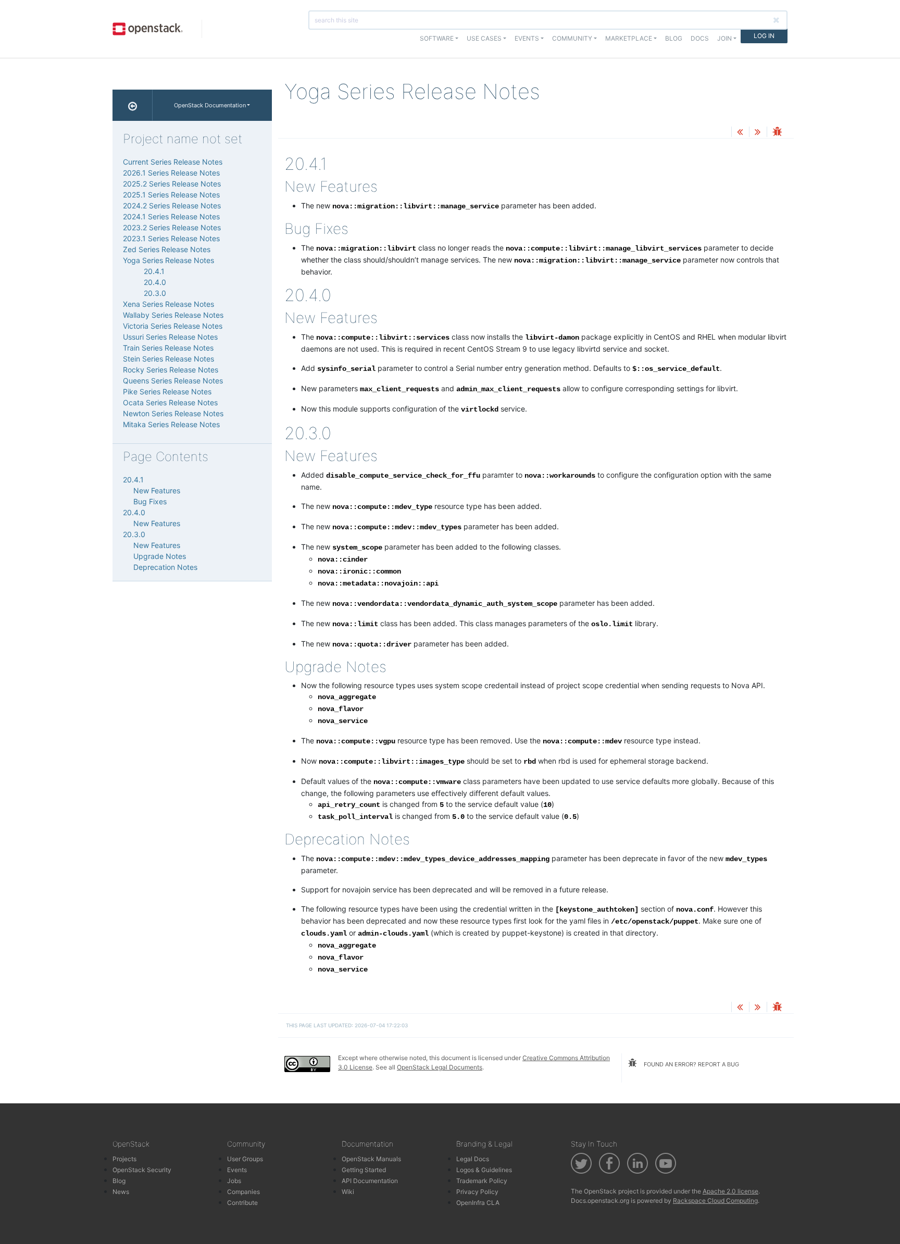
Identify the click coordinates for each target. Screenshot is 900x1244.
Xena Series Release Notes (168, 304)
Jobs (234, 1181)
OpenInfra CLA (477, 1202)
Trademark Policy (481, 1181)
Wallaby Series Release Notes (173, 314)
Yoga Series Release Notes (168, 260)
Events (237, 1170)
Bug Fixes (150, 501)
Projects (124, 1159)
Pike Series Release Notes (167, 391)
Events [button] (527, 38)
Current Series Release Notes (172, 161)
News (121, 1192)
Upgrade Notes (159, 556)
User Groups (245, 1159)
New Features (156, 490)
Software (437, 38)
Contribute (242, 1202)
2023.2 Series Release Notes (172, 227)
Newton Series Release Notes (173, 413)
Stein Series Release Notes (168, 358)
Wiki (348, 1192)
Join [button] (724, 38)
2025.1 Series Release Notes (171, 194)
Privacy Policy (477, 1192)
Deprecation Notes (165, 567)
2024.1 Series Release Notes (171, 216)
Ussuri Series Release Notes (170, 336)
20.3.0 (155, 293)
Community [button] (572, 38)
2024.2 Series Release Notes (172, 205)
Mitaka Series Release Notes (171, 424)
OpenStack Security (142, 1170)
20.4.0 (155, 282)
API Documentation (370, 1181)
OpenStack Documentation (210, 105)
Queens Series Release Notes (173, 380)
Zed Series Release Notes (166, 249)
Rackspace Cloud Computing (715, 1200)
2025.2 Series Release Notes (172, 183)
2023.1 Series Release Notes (171, 238)
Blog (673, 38)
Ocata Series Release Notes (170, 402)
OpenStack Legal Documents (439, 1067)
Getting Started (364, 1170)
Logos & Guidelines (484, 1170)
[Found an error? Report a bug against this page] (777, 132)
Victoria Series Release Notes (172, 325)
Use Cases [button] (484, 38)
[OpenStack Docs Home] (133, 105)
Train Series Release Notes (168, 347)
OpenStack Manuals (371, 1159)
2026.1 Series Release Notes (171, 172)
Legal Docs (472, 1159)
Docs (700, 38)
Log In (764, 36)
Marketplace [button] (628, 38)
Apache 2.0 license (730, 1191)
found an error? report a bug (690, 1064)
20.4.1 (154, 271)
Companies (243, 1192)
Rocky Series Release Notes (170, 369)
